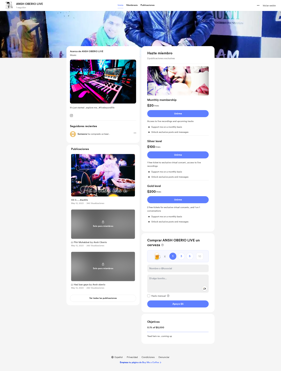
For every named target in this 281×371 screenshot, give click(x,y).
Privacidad (132, 357)
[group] (178, 101)
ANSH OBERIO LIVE (29, 4)
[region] (178, 138)
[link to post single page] (103, 180)
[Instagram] (71, 115)
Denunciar (164, 357)
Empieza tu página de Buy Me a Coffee (139, 362)
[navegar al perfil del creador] (9, 5)
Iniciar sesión (269, 5)
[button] (120, 5)
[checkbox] (156, 296)
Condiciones (148, 357)
